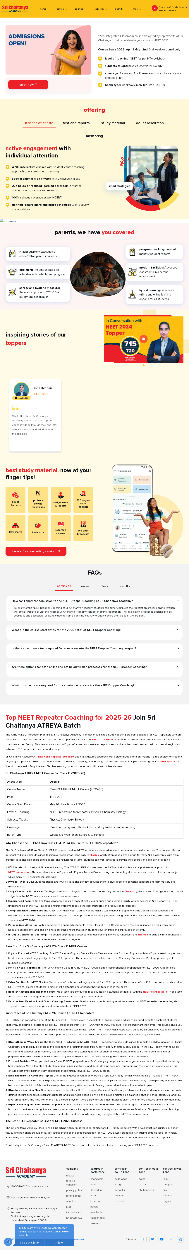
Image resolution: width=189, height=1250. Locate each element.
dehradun (96, 1190)
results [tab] (125, 586)
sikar (165, 1190)
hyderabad (121, 1179)
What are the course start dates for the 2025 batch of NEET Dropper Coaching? (66, 630)
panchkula (96, 1212)
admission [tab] (64, 586)
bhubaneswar (147, 1190)
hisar (93, 1195)
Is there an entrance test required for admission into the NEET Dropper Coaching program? (74, 648)
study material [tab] (113, 123)
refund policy (73, 1195)
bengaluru (120, 1190)
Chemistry (130, 891)
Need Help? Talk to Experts (173, 9)
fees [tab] (105, 586)
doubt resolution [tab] (150, 123)
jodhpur (167, 1184)
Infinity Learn (73, 1212)
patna (142, 1179)
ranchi (142, 1184)
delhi (93, 1184)
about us (71, 1201)
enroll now (26, 84)
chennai (119, 1201)
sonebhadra (97, 1217)
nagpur (167, 1201)
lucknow (95, 1201)
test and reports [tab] (76, 123)
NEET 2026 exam (102, 739)
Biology (143, 934)
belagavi (120, 1195)
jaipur (166, 1179)
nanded (167, 1195)
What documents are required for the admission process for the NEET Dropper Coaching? (73, 685)
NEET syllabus (168, 761)
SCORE (119, 9)
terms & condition (71, 1182)
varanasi (95, 1223)
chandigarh (96, 1179)
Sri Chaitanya (74, 1218)
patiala (94, 1206)
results (70, 1175)
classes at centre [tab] (39, 123)
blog (68, 1206)
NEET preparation (19, 872)
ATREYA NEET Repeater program (53, 756)
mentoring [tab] (94, 136)
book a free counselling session (34, 551)
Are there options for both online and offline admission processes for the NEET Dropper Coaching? (79, 667)
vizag (118, 1184)
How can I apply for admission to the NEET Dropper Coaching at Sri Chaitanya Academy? (72, 601)
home (43, 9)
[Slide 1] (144, 365)
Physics (94, 855)
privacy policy (74, 1190)
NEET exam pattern (155, 991)
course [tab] (84, 586)
